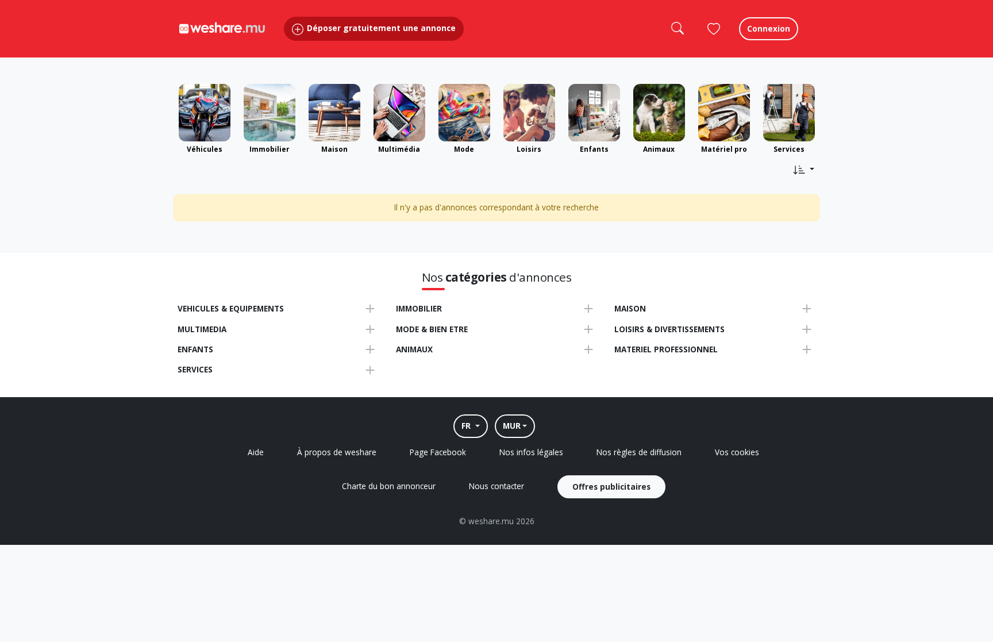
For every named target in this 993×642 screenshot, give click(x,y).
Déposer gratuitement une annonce (380, 27)
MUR (512, 425)
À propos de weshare (336, 452)
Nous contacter (496, 485)
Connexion (768, 28)
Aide (256, 452)
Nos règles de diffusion (639, 452)
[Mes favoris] (713, 28)
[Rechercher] (676, 28)
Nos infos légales (531, 452)
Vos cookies (737, 452)
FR (467, 425)
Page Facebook (438, 452)
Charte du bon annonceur (389, 485)
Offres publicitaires (611, 486)
